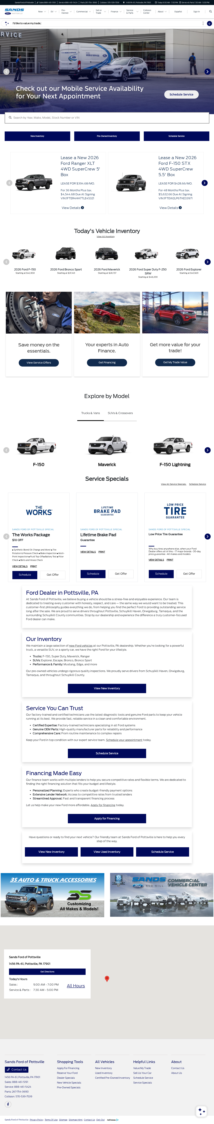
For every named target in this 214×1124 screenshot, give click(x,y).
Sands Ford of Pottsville (16, 1120)
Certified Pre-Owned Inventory (112, 1078)
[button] (107, 979)
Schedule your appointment (124, 740)
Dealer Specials (66, 1078)
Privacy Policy (36, 1120)
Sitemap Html (76, 1120)
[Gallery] (107, 71)
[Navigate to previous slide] (2, 71)
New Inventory (103, 1068)
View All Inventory (106, 236)
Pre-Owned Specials (68, 1087)
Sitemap (63, 1120)
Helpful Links (144, 1062)
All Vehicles (104, 1062)
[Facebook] (8, 1104)
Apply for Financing (107, 818)
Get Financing (107, 362)
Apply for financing (103, 805)
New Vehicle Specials (69, 1082)
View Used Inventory (107, 851)
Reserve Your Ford (67, 1073)
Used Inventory (103, 1073)
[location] (124, 2)
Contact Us (18, 1069)
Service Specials (142, 1082)
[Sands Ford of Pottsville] (20, 11)
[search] (210, 12)
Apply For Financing (68, 1068)
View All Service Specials (173, 484)
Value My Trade (142, 1068)
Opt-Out (100, 1120)
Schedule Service (197, 484)
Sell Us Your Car (142, 1073)
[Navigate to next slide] (211, 71)
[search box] (107, 116)
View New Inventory (107, 688)
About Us (176, 1073)
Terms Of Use (51, 1120)
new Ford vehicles (80, 645)
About (176, 1062)
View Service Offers (39, 362)
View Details (169, 208)
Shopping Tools (70, 1062)
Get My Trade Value (175, 362)
